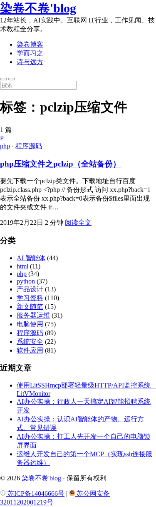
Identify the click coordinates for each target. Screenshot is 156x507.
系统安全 (30, 341)
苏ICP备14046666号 (35, 493)
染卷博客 (30, 44)
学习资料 (30, 297)
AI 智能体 (31, 257)
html (22, 266)
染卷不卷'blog (38, 8)
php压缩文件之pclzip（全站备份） (60, 163)
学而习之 (30, 53)
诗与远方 (30, 61)
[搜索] (3, 79)
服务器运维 (33, 315)
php (5, 145)
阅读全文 (78, 222)
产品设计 (30, 289)
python (26, 281)
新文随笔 (30, 306)
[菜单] (11, 79)
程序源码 (28, 145)
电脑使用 (30, 324)
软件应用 (30, 350)
